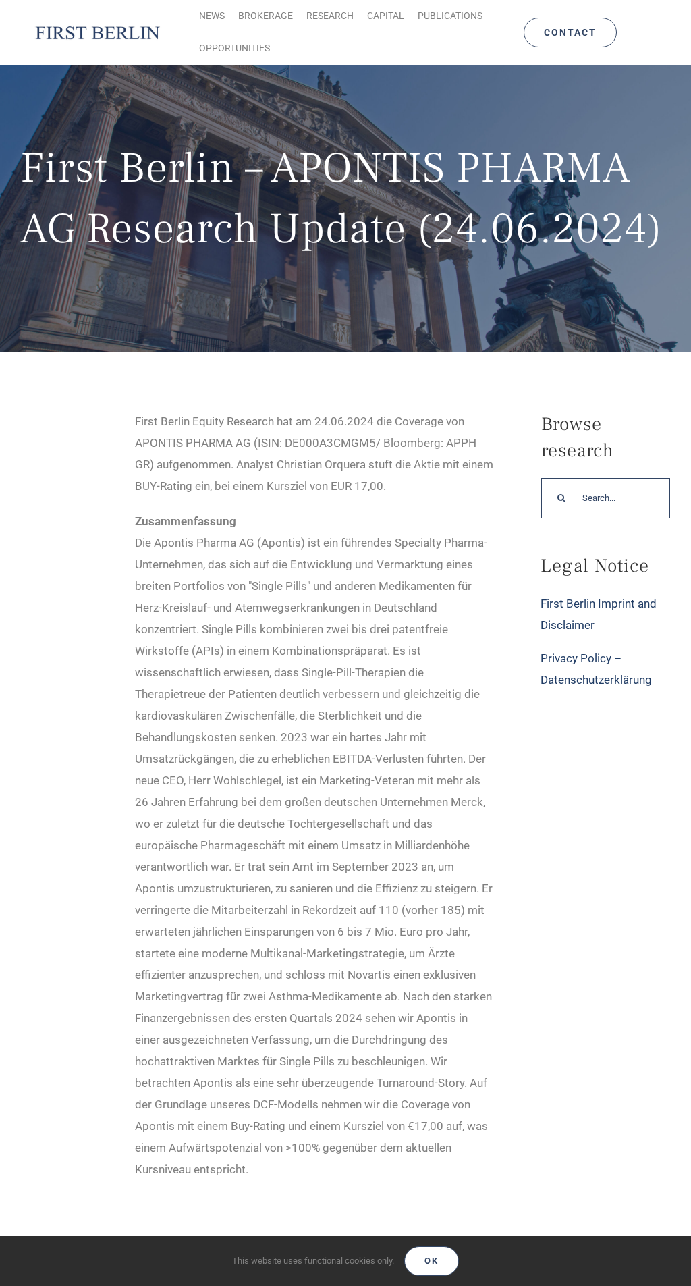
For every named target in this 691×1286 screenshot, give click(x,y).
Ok (431, 1261)
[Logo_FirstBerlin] (97, 27)
